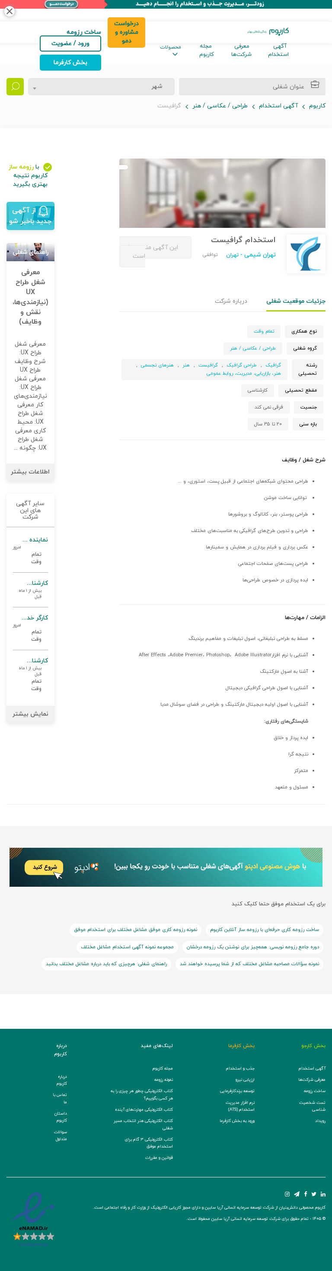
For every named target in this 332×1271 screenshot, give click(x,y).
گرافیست (208, 365)
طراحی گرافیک (242, 365)
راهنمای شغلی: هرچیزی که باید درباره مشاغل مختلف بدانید (106, 963)
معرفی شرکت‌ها (241, 50)
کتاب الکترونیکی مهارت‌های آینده (144, 1109)
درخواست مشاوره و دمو (126, 32)
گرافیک (273, 365)
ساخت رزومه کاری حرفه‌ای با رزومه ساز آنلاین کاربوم (264, 929)
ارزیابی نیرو (245, 1080)
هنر (186, 365)
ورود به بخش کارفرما (237, 1121)
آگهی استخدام (278, 50)
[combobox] (101, 86)
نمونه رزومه (163, 1080)
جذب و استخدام (240, 1068)
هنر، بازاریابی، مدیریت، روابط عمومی (244, 373)
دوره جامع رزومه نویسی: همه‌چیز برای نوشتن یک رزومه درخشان (253, 947)
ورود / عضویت (70, 43)
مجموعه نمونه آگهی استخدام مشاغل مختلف (127, 947)
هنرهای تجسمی (157, 365)
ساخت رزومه (315, 1091)
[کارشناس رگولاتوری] (30, 590)
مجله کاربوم (206, 50)
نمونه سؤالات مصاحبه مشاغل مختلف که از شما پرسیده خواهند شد (249, 963)
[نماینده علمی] (30, 550)
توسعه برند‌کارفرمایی (237, 1091)
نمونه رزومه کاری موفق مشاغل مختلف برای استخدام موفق (135, 929)
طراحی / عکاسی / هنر (220, 106)
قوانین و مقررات (159, 1158)
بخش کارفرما (70, 62)
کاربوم (317, 106)
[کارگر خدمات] (30, 628)
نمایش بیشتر (30, 714)
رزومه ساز (21, 167)
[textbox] (154, 86)
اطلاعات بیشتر (30, 472)
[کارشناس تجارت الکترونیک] (30, 674)
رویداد (320, 1121)
